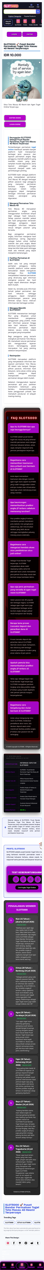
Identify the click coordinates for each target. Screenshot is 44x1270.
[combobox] (20, 11)
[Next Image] (40, 79)
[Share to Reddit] (31, 1243)
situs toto (5, 1254)
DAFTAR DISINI (15, 118)
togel (4, 1251)
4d (3, 1256)
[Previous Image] (4, 79)
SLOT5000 (32, 273)
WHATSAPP (31, 1267)
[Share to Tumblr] (37, 1243)
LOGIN (14, 34)
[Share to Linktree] (19, 1243)
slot (3, 1259)
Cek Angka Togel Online (27, 887)
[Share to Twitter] (7, 1243)
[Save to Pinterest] (25, 1243)
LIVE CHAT (40, 1267)
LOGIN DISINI (15, 124)
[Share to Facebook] (13, 1243)
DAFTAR (30, 34)
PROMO (4, 1267)
